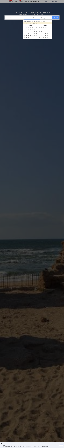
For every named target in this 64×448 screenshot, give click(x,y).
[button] (24, 25)
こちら (8, 446)
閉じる (61, 445)
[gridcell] (27, 29)
